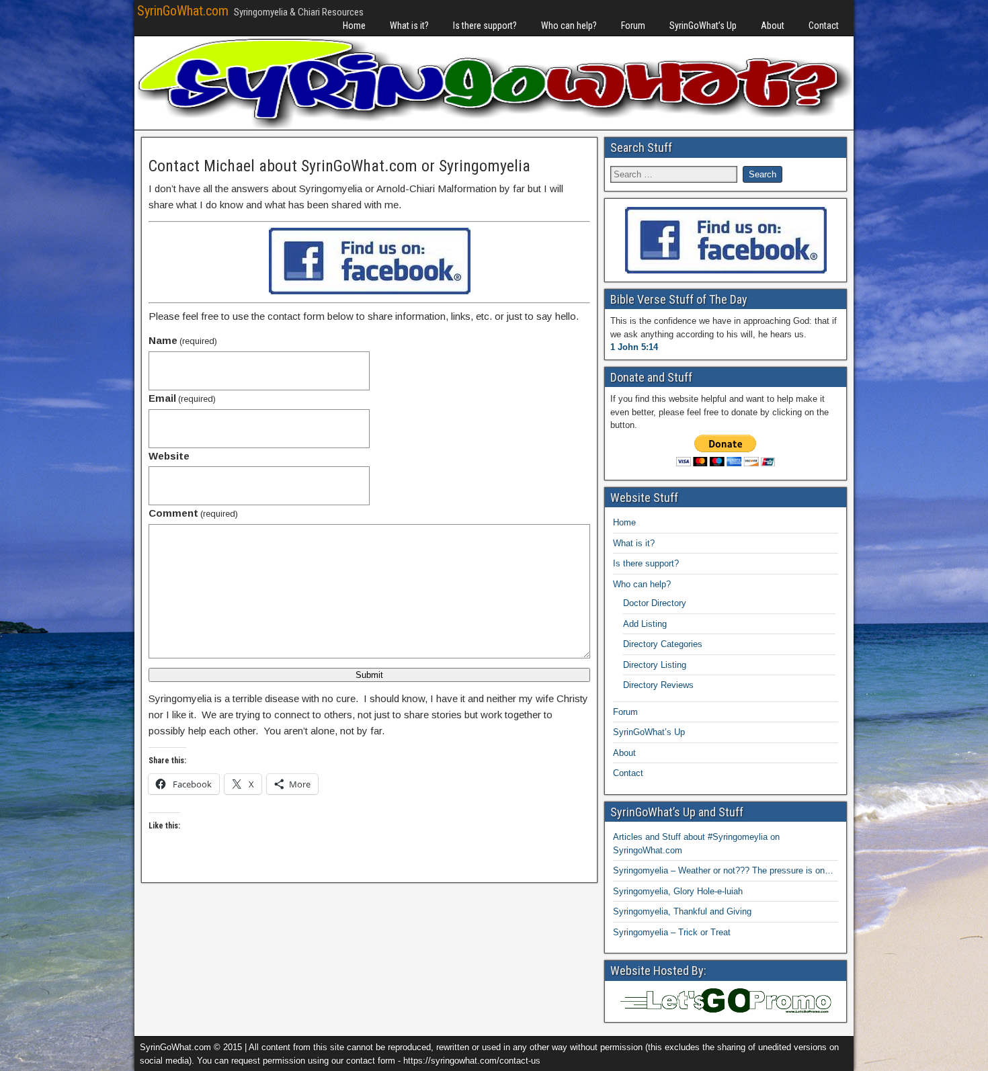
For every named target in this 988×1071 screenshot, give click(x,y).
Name (183, 340)
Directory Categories (662, 644)
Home (354, 25)
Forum (633, 25)
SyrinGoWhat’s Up (703, 25)
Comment (193, 513)
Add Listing (645, 624)
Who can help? (569, 25)
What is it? (409, 25)
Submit (369, 675)
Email (182, 398)
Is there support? (485, 25)
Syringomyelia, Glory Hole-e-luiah (678, 891)
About (772, 25)
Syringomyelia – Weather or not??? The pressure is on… (723, 870)
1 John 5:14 (634, 347)
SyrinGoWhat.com (183, 11)
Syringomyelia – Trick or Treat (672, 932)
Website (169, 456)
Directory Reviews (658, 685)
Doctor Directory (654, 603)
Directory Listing (654, 665)
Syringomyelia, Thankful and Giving (682, 911)
